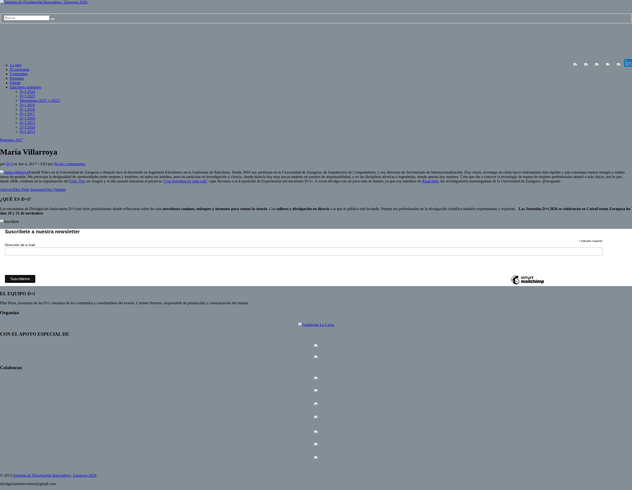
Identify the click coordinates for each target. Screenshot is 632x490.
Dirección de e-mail (20, 245)
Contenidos (19, 74)
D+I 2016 (27, 118)
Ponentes (17, 78)
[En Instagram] (597, 65)
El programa (19, 69)
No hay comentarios (69, 164)
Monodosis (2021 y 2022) (40, 100)
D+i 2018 (27, 109)
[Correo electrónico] (619, 65)
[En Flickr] (608, 65)
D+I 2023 (27, 96)
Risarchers (430, 181)
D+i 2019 (27, 105)
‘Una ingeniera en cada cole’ (185, 181)
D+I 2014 (27, 127)
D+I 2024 (27, 92)
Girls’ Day (77, 181)
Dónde (15, 83)
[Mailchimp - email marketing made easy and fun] (527, 284)
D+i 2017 (27, 114)
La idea (15, 65)
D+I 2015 (27, 123)
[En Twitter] (586, 65)
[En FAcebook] (575, 65)
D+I (9, 164)
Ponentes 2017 (11, 140)
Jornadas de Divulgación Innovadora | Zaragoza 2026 (54, 475)
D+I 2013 (27, 131)
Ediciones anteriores (25, 87)
